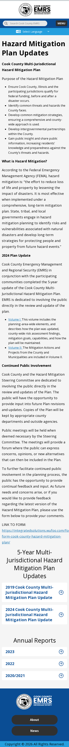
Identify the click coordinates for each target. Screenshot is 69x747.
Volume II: (15, 348)
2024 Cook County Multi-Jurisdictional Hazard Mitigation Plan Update (29, 614)
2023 (10, 651)
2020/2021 (15, 675)
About (34, 720)
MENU (61, 23)
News (34, 731)
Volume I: (15, 319)
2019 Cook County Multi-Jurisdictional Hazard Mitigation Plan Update (29, 592)
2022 (10, 663)
